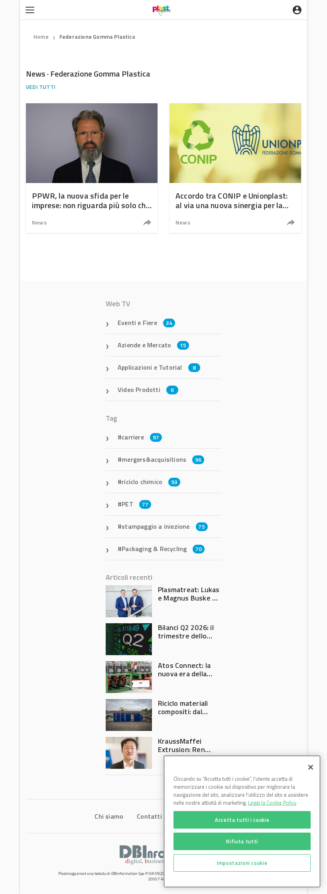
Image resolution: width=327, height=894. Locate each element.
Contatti (149, 816)
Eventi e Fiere (145, 322)
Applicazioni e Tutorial (157, 367)
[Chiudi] (310, 767)
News (39, 222)
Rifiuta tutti (242, 841)
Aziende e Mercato (152, 345)
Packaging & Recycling (162, 548)
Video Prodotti (146, 389)
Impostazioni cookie (242, 863)
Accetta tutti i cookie (242, 820)
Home (41, 36)
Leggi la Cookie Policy (272, 803)
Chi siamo (109, 816)
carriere (140, 437)
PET (135, 504)
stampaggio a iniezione (163, 526)
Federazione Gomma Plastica (97, 36)
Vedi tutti (40, 87)
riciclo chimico (149, 481)
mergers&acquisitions (161, 459)
